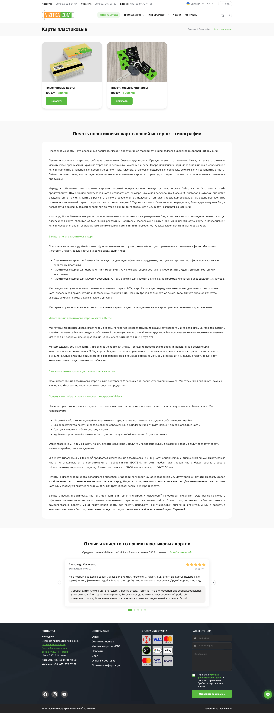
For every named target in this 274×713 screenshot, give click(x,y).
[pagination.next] (213, 582)
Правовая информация (106, 665)
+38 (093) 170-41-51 (141, 4)
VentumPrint (225, 708)
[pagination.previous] (58, 582)
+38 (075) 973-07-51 (65, 664)
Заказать (56, 101)
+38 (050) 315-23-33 (104, 4)
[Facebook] (45, 694)
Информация (100, 631)
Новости (97, 651)
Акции (177, 15)
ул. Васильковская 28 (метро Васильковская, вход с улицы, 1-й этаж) (55, 648)
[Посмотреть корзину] (230, 15)
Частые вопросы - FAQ (106, 646)
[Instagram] (54, 694)
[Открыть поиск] (222, 15)
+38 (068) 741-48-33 (65, 659)
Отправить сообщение (212, 693)
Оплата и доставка (103, 660)
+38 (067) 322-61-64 (65, 4)
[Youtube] (64, 694)
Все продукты (110, 15)
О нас (95, 636)
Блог (95, 655)
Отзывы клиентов (103, 641)
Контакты (191, 15)
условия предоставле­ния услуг (209, 676)
